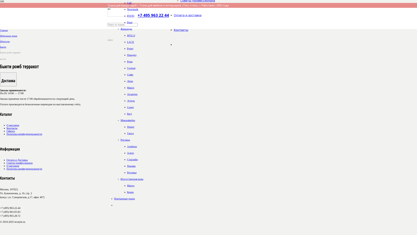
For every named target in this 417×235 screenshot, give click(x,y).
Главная (4, 30)
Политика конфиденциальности (24, 134)
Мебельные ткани (8, 36)
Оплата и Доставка (17, 160)
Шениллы (5, 41)
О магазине (13, 125)
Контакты (12, 128)
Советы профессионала (20, 163)
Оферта (11, 131)
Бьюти (3, 47)
